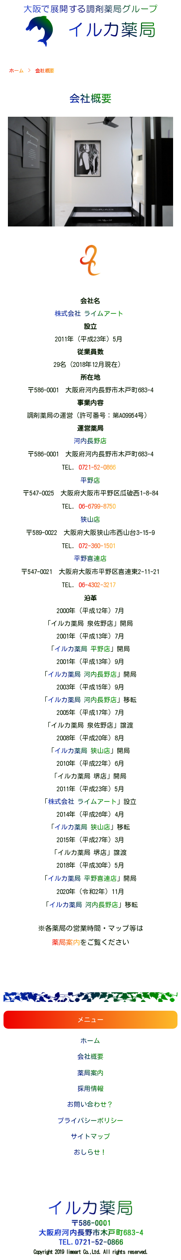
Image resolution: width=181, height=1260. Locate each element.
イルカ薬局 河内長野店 (82, 674)
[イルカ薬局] (90, 44)
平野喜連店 (90, 558)
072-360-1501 (97, 545)
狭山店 (90, 519)
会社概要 (90, 1056)
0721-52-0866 (97, 467)
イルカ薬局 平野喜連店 (82, 878)
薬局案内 (66, 942)
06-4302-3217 (97, 585)
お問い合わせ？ (90, 1104)
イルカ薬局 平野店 (82, 649)
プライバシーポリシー (90, 1120)
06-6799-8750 (97, 506)
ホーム (16, 70)
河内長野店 (90, 441)
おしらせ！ (90, 1152)
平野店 (90, 480)
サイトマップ (90, 1136)
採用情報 (90, 1088)
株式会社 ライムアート (88, 313)
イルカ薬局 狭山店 (82, 750)
